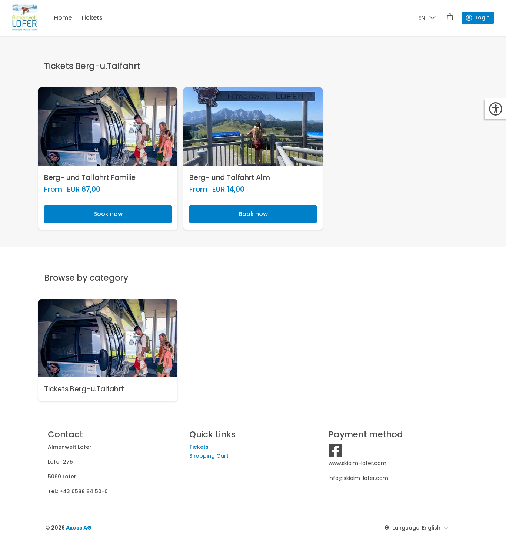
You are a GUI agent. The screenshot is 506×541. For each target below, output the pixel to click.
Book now (108, 214)
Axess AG (78, 527)
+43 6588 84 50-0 (84, 491)
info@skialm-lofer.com (358, 478)
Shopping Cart (209, 456)
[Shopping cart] (450, 18)
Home (63, 17)
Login (483, 17)
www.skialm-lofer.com (357, 463)
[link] (107, 158)
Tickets (92, 17)
